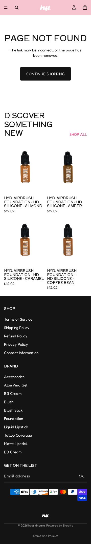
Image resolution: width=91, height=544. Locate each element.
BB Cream (12, 393)
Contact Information (21, 352)
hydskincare (36, 525)
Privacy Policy (16, 344)
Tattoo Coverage (18, 435)
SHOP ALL (78, 134)
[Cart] (84, 7)
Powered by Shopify (59, 525)
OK (81, 476)
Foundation (13, 418)
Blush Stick (13, 409)
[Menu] (6, 7)
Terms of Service (18, 319)
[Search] (16, 7)
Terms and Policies (45, 536)
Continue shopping (45, 73)
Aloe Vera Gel (15, 384)
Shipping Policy (16, 327)
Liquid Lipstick (16, 426)
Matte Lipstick (16, 443)
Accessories (14, 376)
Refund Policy (15, 336)
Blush (8, 401)
